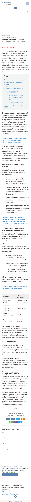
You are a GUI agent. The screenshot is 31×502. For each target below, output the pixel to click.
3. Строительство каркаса (16, 97)
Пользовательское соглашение (10, 494)
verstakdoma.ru (17, 501)
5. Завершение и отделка (16, 102)
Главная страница (6, 35)
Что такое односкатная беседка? (15, 80)
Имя (3, 432)
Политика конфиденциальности (10, 493)
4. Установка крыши (14, 100)
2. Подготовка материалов (16, 95)
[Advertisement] (15, 23)
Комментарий (5, 449)
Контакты (4, 491)
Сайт (3, 443)
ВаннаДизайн (6, 2)
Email (3, 438)
